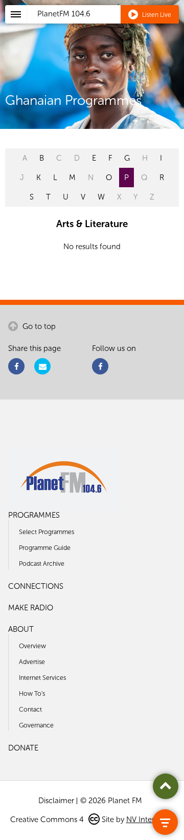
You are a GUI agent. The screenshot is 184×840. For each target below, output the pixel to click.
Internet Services (42, 677)
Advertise (32, 662)
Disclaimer (56, 800)
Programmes (34, 515)
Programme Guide (45, 547)
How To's (32, 693)
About (21, 629)
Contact (30, 709)
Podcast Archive (41, 563)
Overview (32, 646)
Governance (36, 725)
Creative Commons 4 (48, 819)
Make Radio (30, 607)
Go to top (38, 326)
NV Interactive (150, 819)
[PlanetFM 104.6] (105, 26)
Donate (23, 748)
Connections (35, 586)
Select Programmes (46, 532)
